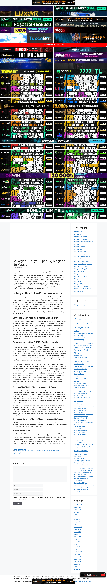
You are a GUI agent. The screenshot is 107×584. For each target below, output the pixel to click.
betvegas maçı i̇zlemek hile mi (79, 406)
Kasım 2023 (77, 544)
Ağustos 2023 (78, 551)
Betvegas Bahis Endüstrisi (81, 261)
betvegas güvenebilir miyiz (81, 489)
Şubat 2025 (77, 509)
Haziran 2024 (78, 527)
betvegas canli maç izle (81, 337)
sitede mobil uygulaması (78, 491)
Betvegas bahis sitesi (81, 329)
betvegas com (78, 355)
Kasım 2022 (77, 566)
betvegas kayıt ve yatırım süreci (80, 399)
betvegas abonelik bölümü (79, 321)
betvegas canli (78, 335)
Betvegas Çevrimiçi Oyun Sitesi (83, 264)
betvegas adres (88, 321)
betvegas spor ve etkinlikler (79, 438)
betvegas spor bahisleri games (79, 436)
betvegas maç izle (79, 403)
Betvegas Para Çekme (81, 418)
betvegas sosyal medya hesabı (79, 432)
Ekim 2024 (77, 517)
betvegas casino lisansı (87, 345)
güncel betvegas (78, 480)
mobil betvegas (78, 485)
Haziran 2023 (78, 556)
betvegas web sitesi (81, 451)
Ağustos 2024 (78, 522)
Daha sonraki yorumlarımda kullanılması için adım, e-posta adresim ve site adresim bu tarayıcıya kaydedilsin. (39, 498)
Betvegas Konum (79, 279)
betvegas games (77, 359)
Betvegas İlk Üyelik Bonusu (82, 284)
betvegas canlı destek (83, 343)
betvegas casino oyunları (82, 347)
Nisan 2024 (77, 532)
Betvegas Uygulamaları (80, 259)
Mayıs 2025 (77, 507)
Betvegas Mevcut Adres (81, 274)
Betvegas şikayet (88, 470)
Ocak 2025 (77, 512)
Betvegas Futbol (78, 291)
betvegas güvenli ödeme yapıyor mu (80, 393)
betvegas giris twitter (83, 366)
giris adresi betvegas (80, 474)
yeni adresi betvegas (81, 487)
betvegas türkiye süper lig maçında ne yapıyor (37, 450)
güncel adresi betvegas (81, 478)
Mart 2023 (77, 564)
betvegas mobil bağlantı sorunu (80, 410)
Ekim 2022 (77, 569)
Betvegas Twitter (88, 447)
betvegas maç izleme (79, 404)
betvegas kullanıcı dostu (78, 401)
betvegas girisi (79, 364)
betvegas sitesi (79, 426)
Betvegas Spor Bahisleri (81, 434)
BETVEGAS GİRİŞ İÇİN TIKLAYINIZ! (53, 45)
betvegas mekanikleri (90, 406)
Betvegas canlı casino (79, 340)
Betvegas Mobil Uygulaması (82, 269)
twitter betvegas (89, 485)
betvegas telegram (79, 440)
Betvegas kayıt (86, 397)
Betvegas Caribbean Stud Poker (83, 241)
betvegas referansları (78, 424)
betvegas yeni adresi (82, 461)
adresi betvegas (80, 319)
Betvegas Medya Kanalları (20, 452)
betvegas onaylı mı (89, 414)
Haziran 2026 (78, 504)
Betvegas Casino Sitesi (82, 351)
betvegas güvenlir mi (82, 391)
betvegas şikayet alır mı (20, 450)
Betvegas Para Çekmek (80, 236)
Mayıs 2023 (77, 559)
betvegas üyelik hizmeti (78, 468)
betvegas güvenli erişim (78, 389)
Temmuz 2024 (78, 524)
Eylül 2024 (77, 519)
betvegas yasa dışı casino (80, 454)
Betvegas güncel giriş (80, 383)
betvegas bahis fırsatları (78, 324)
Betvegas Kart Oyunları (80, 266)
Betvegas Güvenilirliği (80, 251)
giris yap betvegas (88, 476)
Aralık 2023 (77, 542)
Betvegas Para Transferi (81, 276)
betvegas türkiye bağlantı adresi (80, 448)
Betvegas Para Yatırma (19, 453)
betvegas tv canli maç (54, 450)
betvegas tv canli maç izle (83, 445)
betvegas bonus (88, 333)
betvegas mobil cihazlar (78, 412)
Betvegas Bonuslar (79, 246)
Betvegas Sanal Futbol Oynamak (83, 288)
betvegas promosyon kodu (83, 422)
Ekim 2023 (77, 547)
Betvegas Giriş (78, 234)
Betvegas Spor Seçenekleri (82, 286)
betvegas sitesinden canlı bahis (80, 428)
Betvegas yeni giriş (80, 463)
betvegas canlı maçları (78, 345)
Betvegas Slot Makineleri (80, 430)
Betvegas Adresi (78, 231)
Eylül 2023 (77, 549)
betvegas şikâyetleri (77, 472)
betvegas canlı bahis (79, 339)
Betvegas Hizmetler (79, 254)
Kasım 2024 (77, 514)
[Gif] (53, 106)
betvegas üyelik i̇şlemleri (88, 468)
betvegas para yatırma (81, 416)
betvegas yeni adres (80, 458)
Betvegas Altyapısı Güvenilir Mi (83, 256)
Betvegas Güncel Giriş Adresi (81, 385)
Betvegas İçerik (78, 249)
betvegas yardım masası (78, 452)
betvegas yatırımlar (77, 456)
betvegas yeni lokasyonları (79, 466)
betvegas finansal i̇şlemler (80, 357)
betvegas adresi (79, 323)
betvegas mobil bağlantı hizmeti (80, 408)
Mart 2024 (77, 534)
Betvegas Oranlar (79, 281)
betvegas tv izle (78, 447)
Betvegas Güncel (79, 374)
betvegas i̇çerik (78, 397)
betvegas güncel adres (81, 376)
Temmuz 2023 (78, 554)
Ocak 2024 (77, 539)
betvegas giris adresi (81, 361)
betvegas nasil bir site (79, 414)
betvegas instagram (80, 395)
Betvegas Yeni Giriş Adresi (81, 465)
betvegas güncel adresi (81, 379)
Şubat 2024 (77, 537)
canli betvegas (86, 472)
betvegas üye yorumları (78, 470)
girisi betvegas (78, 476)
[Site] (26, 77)
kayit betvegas (80, 483)
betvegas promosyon (80, 420)
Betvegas (76, 244)
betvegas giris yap (80, 369)
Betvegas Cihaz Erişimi (80, 271)
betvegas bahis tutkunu (78, 333)
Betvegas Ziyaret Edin (80, 239)
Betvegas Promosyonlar (20, 449)
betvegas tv (89, 440)
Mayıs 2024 (77, 529)
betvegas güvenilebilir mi (80, 387)
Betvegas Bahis (88, 323)
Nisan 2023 (77, 561)
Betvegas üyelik (89, 467)
